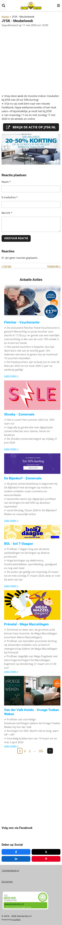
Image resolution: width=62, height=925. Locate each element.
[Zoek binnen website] (3, 5)
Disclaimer (7, 881)
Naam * (6, 182)
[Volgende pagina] (50, 751)
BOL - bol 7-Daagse (18, 544)
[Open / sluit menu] (58, 5)
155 (41, 751)
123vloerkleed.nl (10, 870)
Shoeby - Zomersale (19, 414)
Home (5, 16)
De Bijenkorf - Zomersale (22, 478)
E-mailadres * (10, 197)
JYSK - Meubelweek (23, 16)
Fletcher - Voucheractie (21, 322)
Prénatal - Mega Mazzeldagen (26, 624)
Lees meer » (11, 376)
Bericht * (7, 213)
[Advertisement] (31, 61)
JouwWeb (16, 919)
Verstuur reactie (16, 238)
